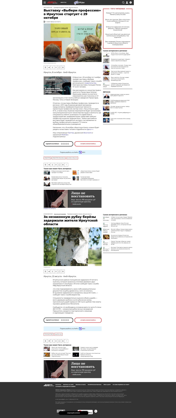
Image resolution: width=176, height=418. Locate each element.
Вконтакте (88, 133)
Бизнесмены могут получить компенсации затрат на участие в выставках (61, 178)
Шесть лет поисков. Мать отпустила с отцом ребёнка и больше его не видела (117, 21)
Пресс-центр (107, 384)
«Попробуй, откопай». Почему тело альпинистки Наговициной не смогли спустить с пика (121, 67)
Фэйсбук (65, 135)
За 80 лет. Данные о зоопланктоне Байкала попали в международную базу (90, 355)
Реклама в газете (81, 384)
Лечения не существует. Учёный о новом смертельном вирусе (120, 60)
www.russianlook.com (50, 63)
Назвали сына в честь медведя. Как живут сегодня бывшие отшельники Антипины (89, 349)
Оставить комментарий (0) (88, 143)
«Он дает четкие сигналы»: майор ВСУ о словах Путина (119, 107)
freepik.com (47, 267)
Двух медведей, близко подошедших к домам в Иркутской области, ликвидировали (117, 43)
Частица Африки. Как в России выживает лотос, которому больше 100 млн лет (121, 224)
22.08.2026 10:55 (48, 214)
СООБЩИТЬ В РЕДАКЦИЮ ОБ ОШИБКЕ (65, 386)
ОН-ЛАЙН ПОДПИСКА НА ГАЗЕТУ (121, 384)
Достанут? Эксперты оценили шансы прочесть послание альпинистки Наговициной (121, 249)
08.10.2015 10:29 (48, 7)
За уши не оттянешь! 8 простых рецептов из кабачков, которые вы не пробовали (121, 237)
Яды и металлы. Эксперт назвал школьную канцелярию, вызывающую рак (120, 79)
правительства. (90, 83)
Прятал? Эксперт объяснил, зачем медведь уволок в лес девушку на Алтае (120, 243)
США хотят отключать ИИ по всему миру (120, 119)
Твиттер (71, 133)
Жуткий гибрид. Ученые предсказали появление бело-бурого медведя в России (121, 231)
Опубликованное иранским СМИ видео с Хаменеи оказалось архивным (119, 102)
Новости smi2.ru (50, 208)
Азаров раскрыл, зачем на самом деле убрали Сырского (119, 95)
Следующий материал (73, 413)
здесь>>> (90, 129)
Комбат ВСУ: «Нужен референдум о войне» (120, 113)
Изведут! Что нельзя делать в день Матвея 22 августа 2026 (117, 13)
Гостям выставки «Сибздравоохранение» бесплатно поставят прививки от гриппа (86, 179)
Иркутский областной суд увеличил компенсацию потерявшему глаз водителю (117, 35)
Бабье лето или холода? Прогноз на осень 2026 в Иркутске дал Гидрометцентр (61, 355)
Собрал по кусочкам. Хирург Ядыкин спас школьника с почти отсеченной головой (121, 218)
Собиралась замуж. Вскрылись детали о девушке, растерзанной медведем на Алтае (120, 85)
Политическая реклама (94, 384)
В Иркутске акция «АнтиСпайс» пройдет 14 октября (60, 171)
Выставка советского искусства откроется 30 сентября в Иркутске (61, 183)
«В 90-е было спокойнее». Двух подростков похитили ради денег (120, 53)
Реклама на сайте (68, 384)
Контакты (58, 384)
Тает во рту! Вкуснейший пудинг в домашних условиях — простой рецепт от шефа (120, 73)
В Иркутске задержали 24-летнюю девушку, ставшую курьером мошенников (117, 28)
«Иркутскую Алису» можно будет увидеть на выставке (90, 171)
